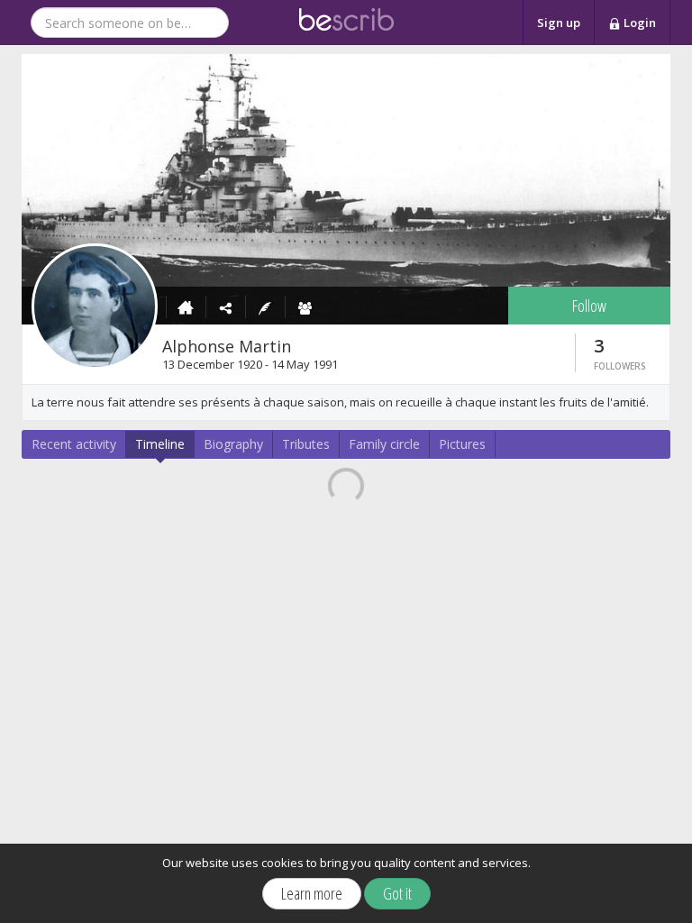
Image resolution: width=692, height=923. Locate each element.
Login (638, 22)
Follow (589, 305)
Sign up (558, 22)
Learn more (311, 893)
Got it (397, 893)
